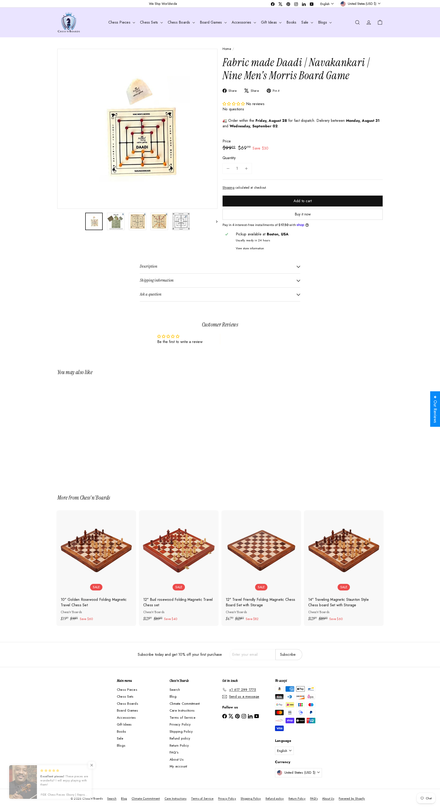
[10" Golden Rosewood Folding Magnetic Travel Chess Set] (96, 568)
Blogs (323, 22)
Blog (173, 696)
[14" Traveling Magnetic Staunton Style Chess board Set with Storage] (344, 568)
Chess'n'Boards (95, 497)
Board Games (211, 22)
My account (178, 766)
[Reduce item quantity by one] (228, 168)
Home (227, 48)
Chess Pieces (120, 22)
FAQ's (174, 752)
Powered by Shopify (352, 798)
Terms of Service (182, 717)
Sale (305, 22)
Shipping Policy (181, 731)
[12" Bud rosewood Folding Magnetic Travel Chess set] (179, 568)
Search (175, 689)
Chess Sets (149, 22)
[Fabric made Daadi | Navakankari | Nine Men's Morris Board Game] (82, 432)
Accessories (242, 22)
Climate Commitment (185, 703)
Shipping (228, 187)
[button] (234, 103)
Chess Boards (179, 22)
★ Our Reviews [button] (435, 409)
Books (291, 22)
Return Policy (179, 745)
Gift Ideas (269, 22)
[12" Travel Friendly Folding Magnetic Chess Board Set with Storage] (261, 568)
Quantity (229, 158)
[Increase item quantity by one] (246, 168)
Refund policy (180, 738)
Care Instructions (182, 710)
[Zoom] (137, 129)
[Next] (214, 221)
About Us (177, 759)
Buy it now (303, 214)
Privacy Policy (180, 724)
